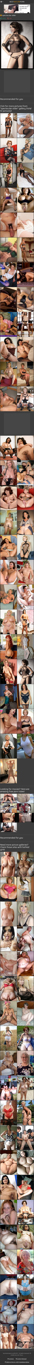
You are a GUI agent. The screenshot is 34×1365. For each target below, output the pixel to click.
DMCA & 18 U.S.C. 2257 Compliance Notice (17, 1362)
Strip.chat (21, 12)
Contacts (11, 1359)
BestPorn (17, 2)
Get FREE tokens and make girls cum (23, 8)
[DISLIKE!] (8, 18)
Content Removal (21, 1359)
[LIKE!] (1, 18)
